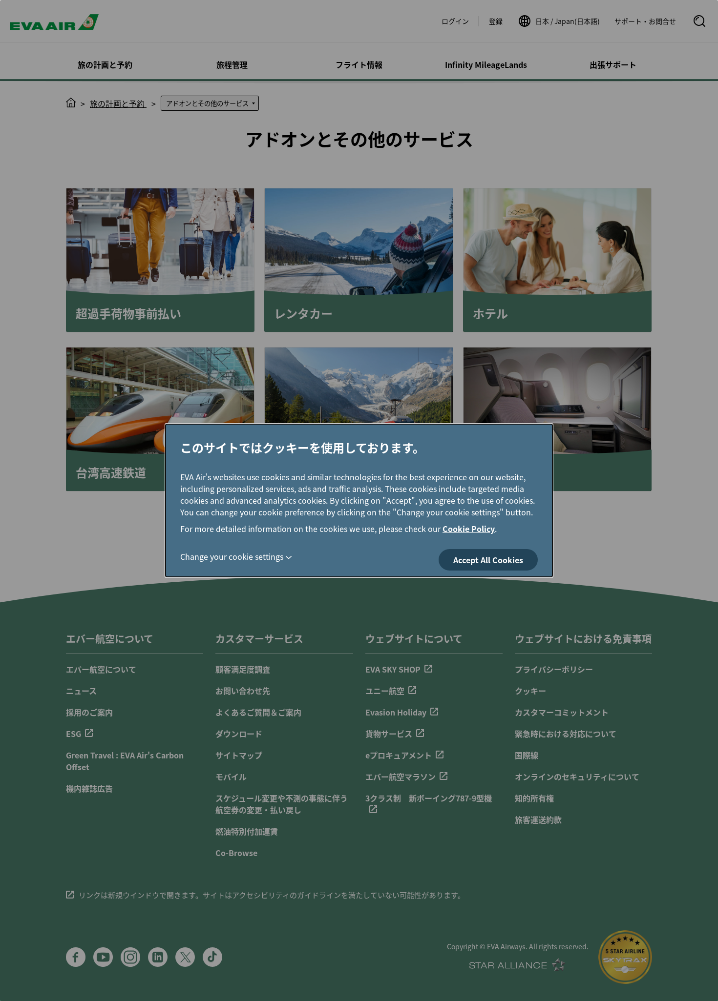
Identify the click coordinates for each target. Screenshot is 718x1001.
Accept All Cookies (488, 560)
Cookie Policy (469, 528)
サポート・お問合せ (645, 21)
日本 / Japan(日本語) (567, 21)
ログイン (455, 21)
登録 (496, 21)
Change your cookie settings (231, 556)
